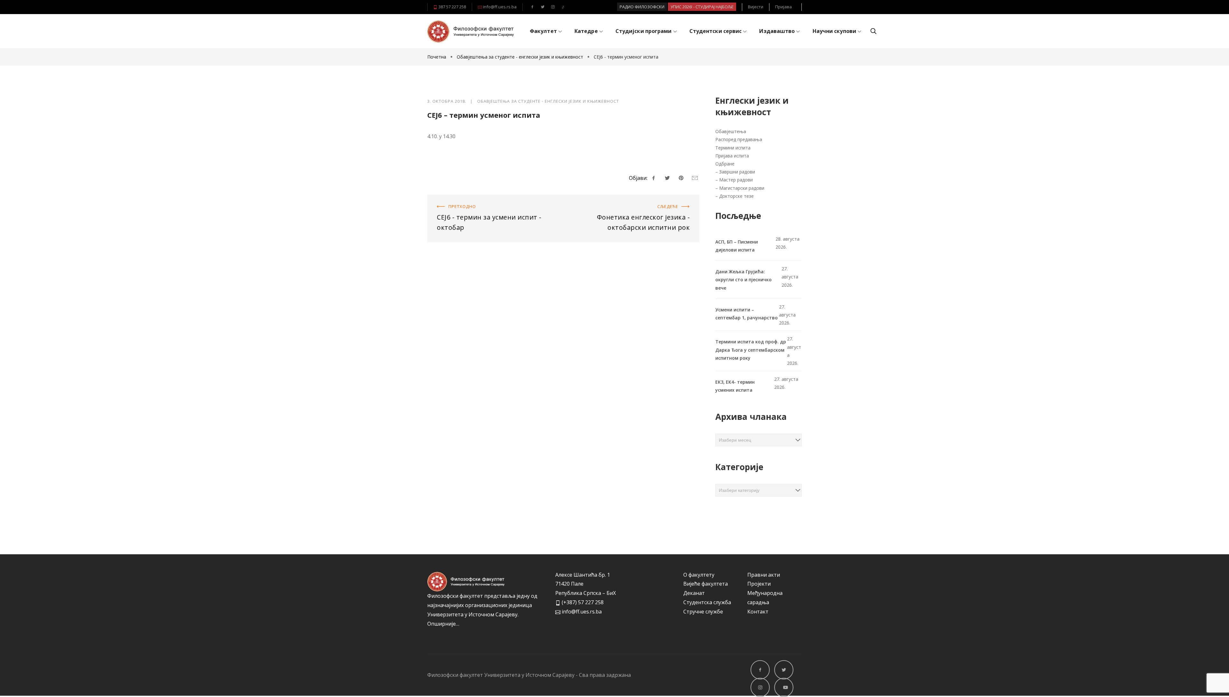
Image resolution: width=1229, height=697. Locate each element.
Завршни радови (737, 172)
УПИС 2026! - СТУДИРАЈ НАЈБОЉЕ (702, 7)
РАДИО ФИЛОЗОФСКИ (642, 7)
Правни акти (763, 574)
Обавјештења (730, 131)
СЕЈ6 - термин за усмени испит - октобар (478, 199)
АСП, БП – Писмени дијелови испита (736, 246)
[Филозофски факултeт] (470, 31)
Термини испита (733, 148)
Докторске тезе (736, 196)
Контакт (757, 611)
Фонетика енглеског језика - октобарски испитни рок (631, 199)
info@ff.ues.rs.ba (499, 7)
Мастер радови (736, 180)
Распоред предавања (738, 139)
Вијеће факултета (705, 583)
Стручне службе (703, 611)
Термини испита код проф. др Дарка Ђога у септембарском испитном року (750, 350)
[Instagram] (553, 7)
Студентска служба (707, 602)
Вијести (755, 7)
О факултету (698, 574)
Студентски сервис (715, 31)
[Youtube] (563, 7)
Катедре (586, 31)
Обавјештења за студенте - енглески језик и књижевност (520, 57)
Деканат (694, 593)
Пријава (783, 7)
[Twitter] (542, 7)
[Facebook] (532, 7)
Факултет (543, 31)
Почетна (437, 57)
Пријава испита (732, 156)
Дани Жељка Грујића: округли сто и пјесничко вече (743, 279)
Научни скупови (834, 31)
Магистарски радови (741, 188)
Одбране (725, 164)
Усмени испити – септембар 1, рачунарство (746, 314)
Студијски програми (643, 31)
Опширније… (443, 623)
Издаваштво (777, 31)
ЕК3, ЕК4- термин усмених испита (735, 386)
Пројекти (759, 583)
